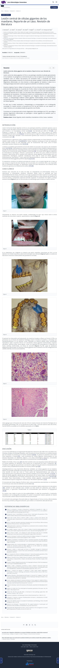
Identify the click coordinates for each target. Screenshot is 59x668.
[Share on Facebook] (29, 624)
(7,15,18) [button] (31, 166)
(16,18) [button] (34, 455)
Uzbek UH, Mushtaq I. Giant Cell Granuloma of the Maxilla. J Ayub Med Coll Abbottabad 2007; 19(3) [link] (30, 585)
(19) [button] (19, 456)
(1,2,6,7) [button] (22, 134)
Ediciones (7, 11)
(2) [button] (55, 463)
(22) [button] (39, 466)
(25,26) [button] (4, 491)
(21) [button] (21, 462)
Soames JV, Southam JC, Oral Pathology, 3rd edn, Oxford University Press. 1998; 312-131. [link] (30, 595)
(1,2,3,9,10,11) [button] (23, 141)
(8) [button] (13, 137)
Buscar (54, 7)
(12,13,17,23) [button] (52, 476)
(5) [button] (20, 132)
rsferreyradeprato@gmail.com (31, 48)
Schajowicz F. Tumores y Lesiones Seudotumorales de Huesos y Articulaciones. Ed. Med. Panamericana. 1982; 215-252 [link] (30, 598)
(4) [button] (52, 131)
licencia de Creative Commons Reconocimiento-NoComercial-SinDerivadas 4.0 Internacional (29, 656)
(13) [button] (35, 151)
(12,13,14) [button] (25, 144)
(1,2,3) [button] (30, 131)
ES (50, 68)
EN (53, 68)
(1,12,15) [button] (52, 473)
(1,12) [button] (45, 479)
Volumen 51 (12, 11)
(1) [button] (33, 483)
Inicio (2, 11)
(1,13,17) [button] (44, 459)
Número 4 (18, 11)
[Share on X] (32, 624)
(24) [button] (4, 488)
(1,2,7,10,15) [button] (9, 148)
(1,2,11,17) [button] (31, 159)
